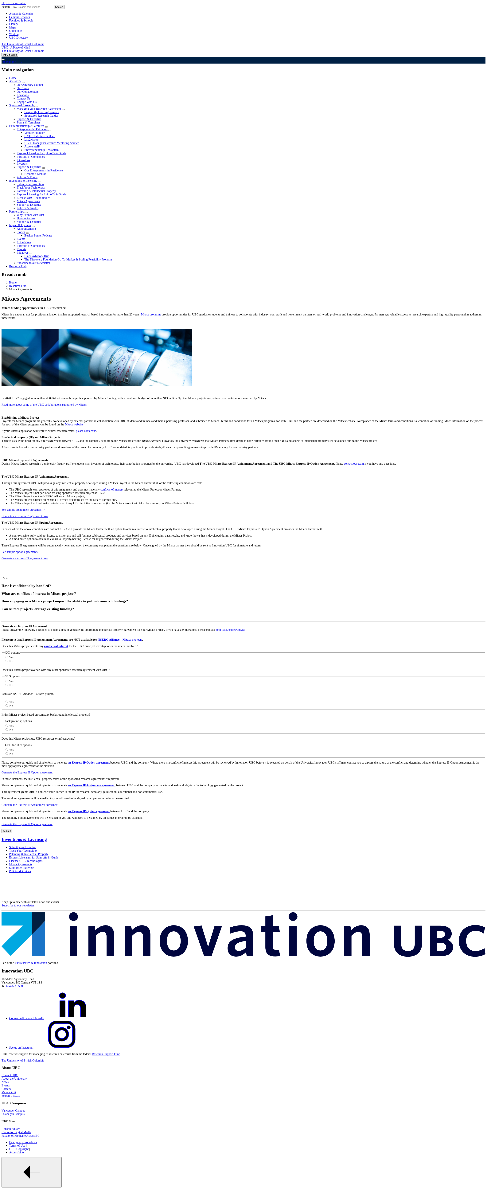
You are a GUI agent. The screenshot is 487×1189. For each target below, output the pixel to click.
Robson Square (11, 1128)
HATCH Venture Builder (39, 136)
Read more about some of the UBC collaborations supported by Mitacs (44, 404)
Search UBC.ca (11, 1095)
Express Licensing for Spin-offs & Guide (41, 153)
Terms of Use (17, 1145)
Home (13, 78)
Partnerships (16, 211)
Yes (11, 657)
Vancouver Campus (13, 1110)
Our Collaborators (27, 91)
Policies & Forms (27, 177)
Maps (12, 27)
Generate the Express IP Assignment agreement (30, 804)
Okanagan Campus (13, 1114)
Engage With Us (27, 102)
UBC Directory (18, 37)
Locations (23, 95)
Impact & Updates (20, 225)
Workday (14, 34)
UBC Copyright (19, 1149)
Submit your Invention (30, 184)
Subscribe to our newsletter (18, 905)
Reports (21, 249)
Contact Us (23, 98)
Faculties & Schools (21, 20)
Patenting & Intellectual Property (36, 191)
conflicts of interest (111, 489)
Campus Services (19, 17)
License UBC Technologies (33, 197)
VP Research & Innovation (31, 962)
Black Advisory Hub (36, 256)
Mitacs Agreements (28, 201)
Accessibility (17, 1152)
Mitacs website (74, 424)
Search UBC (9, 6)
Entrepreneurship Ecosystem (41, 149)
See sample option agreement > (20, 551)
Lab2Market (31, 139)
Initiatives (22, 252)
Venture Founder (34, 132)
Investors (22, 163)
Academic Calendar (21, 13)
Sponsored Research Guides (41, 115)
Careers (6, 1088)
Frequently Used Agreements (41, 112)
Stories (21, 232)
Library (13, 23)
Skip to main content (14, 3)
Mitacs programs (151, 314)
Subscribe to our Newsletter (33, 262)
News (5, 1082)
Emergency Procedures (23, 1142)
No (11, 661)
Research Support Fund (106, 1054)
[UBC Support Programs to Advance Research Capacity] (243, 956)
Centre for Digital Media (16, 1132)
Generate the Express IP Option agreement (27, 772)
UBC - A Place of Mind (16, 47)
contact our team (354, 463)
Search (59, 7)
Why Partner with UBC (31, 215)
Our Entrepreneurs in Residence (43, 170)
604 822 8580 (14, 986)
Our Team (23, 88)
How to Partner (26, 218)
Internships (23, 160)
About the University (14, 1078)
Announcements (26, 228)
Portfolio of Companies (31, 156)
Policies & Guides (27, 208)
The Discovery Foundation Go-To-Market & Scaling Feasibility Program (68, 259)
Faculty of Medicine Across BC (21, 1135)
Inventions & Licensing (23, 180)
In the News (24, 242)
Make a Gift (9, 1092)
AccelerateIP (32, 146)
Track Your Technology (31, 187)
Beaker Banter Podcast (38, 235)
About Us (15, 81)
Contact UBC (10, 1075)
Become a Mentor (35, 173)
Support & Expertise (29, 119)
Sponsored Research (21, 105)
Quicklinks (15, 30)
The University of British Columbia (23, 44)
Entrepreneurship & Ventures (26, 125)
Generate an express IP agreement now (25, 516)
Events (21, 239)
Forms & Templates (28, 122)
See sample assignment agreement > (23, 509)
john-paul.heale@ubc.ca (230, 629)
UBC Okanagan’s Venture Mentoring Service (51, 143)
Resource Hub (17, 266)
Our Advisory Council (30, 84)
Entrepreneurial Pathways (32, 129)
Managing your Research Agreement (39, 108)
